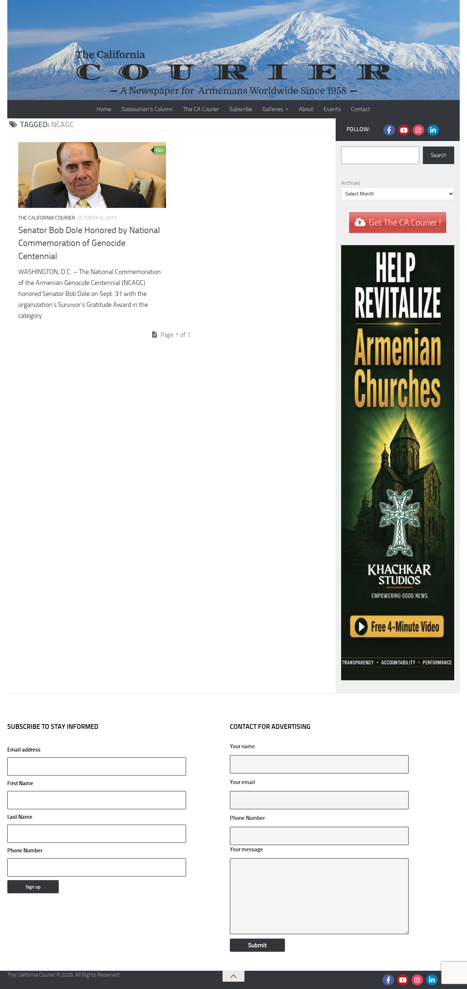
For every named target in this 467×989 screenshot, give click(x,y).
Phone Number (24, 850)
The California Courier (46, 218)
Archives (350, 183)
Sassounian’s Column (147, 109)
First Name (20, 783)
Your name (242, 746)
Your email (242, 782)
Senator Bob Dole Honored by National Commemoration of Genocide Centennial (89, 243)
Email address (23, 749)
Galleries (272, 109)
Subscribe (240, 109)
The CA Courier (201, 109)
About (306, 109)
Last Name (19, 817)
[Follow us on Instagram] (418, 130)
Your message (246, 849)
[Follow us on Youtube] (404, 130)
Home (104, 109)
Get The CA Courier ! (405, 222)
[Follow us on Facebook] (389, 130)
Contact (360, 109)
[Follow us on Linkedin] (433, 130)
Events (332, 109)
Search (438, 155)
